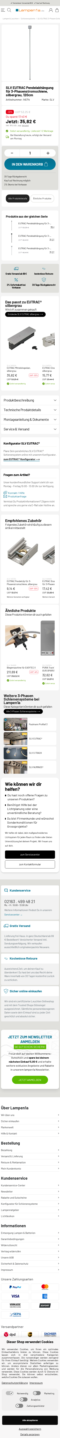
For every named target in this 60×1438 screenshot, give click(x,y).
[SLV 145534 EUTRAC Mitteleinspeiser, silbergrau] (22, 338)
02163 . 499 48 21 (19, 901)
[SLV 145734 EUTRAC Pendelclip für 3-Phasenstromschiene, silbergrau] (22, 551)
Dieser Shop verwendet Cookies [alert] (30, 1342)
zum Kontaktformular (30, 864)
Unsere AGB (7, 1257)
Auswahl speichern (30, 1428)
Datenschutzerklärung (15, 1382)
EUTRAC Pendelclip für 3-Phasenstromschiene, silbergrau (22, 583)
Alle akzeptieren (30, 1420)
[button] (22, 338)
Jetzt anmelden (30, 1079)
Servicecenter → (13, 914)
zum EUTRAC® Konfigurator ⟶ (22, 459)
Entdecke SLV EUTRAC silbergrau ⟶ (25, 314)
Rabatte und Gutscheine (14, 1197)
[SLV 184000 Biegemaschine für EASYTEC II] (22, 638)
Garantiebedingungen (12, 1239)
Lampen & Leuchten (11, 18)
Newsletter (7, 1191)
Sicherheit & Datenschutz (14, 1263)
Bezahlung (6, 1150)
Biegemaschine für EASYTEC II (21, 667)
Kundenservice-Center (13, 1185)
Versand (25, 125)
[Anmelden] (51, 10)
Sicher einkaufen (10, 1121)
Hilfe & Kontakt (9, 1133)
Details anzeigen (30, 1434)
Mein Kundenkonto (11, 1168)
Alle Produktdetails (17, 198)
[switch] (10, 1393)
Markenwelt (7, 1127)
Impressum (7, 1269)
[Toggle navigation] (3, 10)
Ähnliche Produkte (42, 198)
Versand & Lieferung (12, 1156)
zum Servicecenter (30, 854)
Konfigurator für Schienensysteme (19, 1203)
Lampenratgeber (10, 1209)
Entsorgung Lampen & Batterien (18, 1232)
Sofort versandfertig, (31, 131)
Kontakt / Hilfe (16, 492)
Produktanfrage (17, 496)
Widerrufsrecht (9, 1245)
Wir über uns (7, 1114)
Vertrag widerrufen (11, 1251)
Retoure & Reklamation (13, 1162)
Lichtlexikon (7, 1216)
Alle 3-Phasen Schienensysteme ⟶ (23, 711)
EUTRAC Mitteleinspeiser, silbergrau (19, 369)
